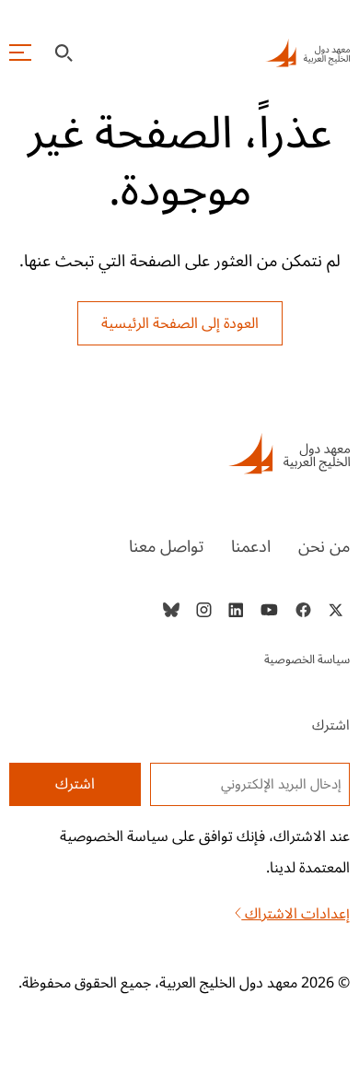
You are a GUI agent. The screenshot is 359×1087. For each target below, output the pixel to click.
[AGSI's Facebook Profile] (302, 610)
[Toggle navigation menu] (20, 52)
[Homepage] (307, 52)
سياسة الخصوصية (307, 659)
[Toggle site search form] (63, 53)
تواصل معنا (166, 546)
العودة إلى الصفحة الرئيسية (180, 323)
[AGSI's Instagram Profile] (203, 610)
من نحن (324, 546)
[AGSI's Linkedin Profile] (236, 610)
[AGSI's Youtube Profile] (269, 610)
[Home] (180, 453)
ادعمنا (251, 546)
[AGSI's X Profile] (335, 610)
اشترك (75, 784)
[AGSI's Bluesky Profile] (171, 610)
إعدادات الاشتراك (295, 913)
